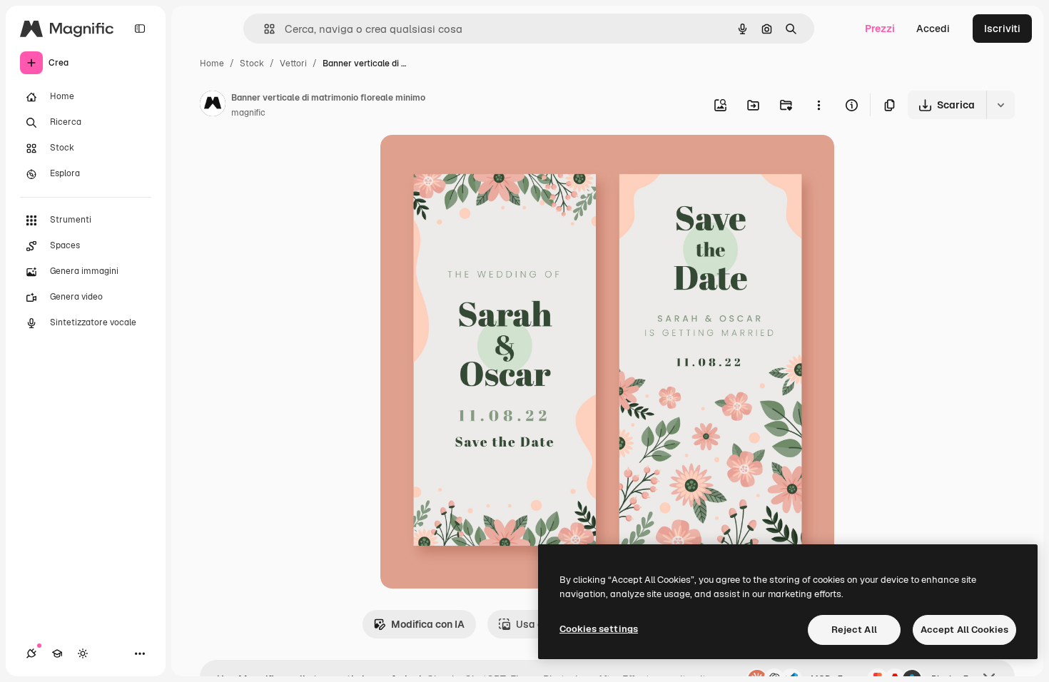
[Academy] (57, 653)
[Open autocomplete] (263, 29)
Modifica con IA (428, 624)
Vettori (293, 63)
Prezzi (880, 28)
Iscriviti (1002, 28)
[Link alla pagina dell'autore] (212, 106)
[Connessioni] (31, 653)
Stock (252, 63)
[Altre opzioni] (818, 105)
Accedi (933, 28)
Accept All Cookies (964, 630)
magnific (248, 112)
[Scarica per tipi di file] (1000, 105)
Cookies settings (598, 629)
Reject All (854, 630)
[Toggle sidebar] (139, 28)
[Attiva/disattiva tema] (82, 653)
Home (212, 63)
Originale (474, 162)
